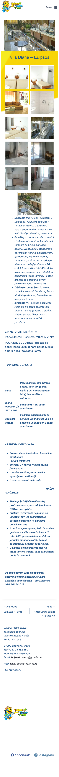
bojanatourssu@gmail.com (26, 657)
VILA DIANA (45, 337)
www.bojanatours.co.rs (23, 663)
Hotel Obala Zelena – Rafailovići (44, 611)
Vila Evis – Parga (13, 609)
